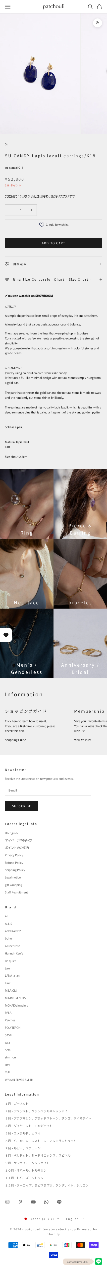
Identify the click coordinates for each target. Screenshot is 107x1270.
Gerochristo (12, 946)
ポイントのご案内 (17, 847)
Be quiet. (10, 960)
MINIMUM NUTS (15, 998)
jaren (8, 968)
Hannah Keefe (14, 953)
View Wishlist (82, 739)
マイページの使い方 (18, 840)
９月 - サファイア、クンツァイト (27, 1163)
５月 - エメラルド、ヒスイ (23, 1133)
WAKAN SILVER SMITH (19, 1079)
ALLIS (8, 923)
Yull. (7, 1072)
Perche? (10, 1020)
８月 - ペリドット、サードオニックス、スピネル (37, 1155)
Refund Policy (14, 862)
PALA (8, 1012)
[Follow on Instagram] (7, 1201)
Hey (7, 1064)
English (72, 1219)
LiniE (8, 983)
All (6, 916)
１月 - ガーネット (17, 1103)
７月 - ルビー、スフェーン (23, 1148)
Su (6, 144)
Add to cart (53, 243)
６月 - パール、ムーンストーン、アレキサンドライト (40, 1140)
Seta (7, 1049)
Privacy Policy (14, 855)
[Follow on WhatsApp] (46, 1201)
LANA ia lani (12, 975)
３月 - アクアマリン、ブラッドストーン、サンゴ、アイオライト (48, 1118)
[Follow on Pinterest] (20, 1201)
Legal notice (13, 877)
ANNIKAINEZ (13, 931)
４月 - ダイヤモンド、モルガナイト (29, 1125)
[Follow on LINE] (59, 1201)
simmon (10, 1057)
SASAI (8, 1035)
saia (7, 1042)
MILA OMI (11, 990)
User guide (12, 833)
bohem (9, 938)
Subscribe (21, 806)
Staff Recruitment (16, 892)
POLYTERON (12, 1027)
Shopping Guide (15, 739)
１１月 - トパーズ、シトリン (24, 1178)
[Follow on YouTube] (33, 1201)
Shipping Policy (15, 870)
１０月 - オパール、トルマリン (26, 1170)
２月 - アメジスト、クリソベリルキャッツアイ (36, 1111)
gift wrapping (13, 884)
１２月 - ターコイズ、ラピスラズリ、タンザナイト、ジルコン (46, 1185)
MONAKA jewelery (16, 1005)
